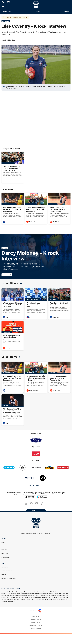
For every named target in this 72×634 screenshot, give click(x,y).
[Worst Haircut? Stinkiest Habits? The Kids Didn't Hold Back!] (13, 304)
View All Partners (34, 485)
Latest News (7, 11)
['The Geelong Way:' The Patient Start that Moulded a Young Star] (13, 410)
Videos (4, 546)
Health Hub (5, 553)
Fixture (66, 11)
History (4, 574)
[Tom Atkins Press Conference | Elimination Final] (36, 304)
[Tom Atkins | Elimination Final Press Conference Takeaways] (13, 208)
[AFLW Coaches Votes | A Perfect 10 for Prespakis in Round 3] (36, 208)
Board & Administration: (9, 578)
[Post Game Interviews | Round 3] (59, 304)
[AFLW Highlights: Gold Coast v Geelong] (13, 335)
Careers (4, 582)
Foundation (5, 567)
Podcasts (4, 549)
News (3, 542)
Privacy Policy (45, 533)
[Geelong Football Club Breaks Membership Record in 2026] (13, 167)
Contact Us (35, 616)
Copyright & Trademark (35, 625)
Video (38, 11)
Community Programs (8, 570)
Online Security (36, 628)
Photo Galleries (6, 557)
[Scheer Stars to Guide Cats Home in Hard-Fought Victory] (59, 208)
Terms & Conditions (36, 619)
